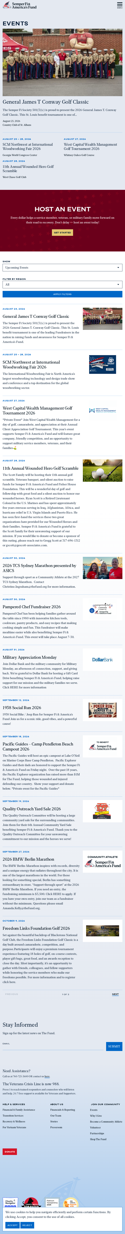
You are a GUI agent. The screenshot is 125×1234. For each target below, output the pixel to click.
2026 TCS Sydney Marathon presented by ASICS (39, 568)
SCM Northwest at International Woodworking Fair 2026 (31, 364)
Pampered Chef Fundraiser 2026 (32, 607)
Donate (10, 1151)
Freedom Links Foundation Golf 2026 (36, 928)
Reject (27, 1225)
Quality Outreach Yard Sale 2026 (32, 809)
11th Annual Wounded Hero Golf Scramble (40, 468)
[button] (120, 4)
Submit (114, 1046)
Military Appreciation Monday (30, 657)
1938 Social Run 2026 (22, 707)
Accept (12, 1225)
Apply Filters (62, 294)
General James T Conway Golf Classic (36, 316)
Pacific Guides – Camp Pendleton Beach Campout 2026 (38, 746)
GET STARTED (62, 232)
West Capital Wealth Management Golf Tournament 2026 (37, 410)
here (47, 1076)
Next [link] (115, 994)
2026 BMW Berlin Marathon (28, 859)
